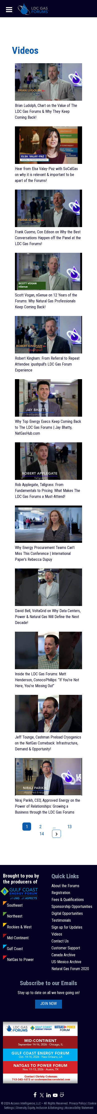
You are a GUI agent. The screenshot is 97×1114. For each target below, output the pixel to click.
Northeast (14, 916)
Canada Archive (63, 955)
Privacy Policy (77, 1103)
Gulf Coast (15, 948)
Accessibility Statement (79, 1108)
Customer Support (65, 948)
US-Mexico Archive (66, 961)
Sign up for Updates (66, 927)
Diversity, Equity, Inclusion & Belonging (39, 1108)
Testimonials (61, 920)
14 (41, 834)
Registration (60, 892)
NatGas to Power (20, 959)
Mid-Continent (18, 938)
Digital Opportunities (67, 913)
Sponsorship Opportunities (71, 906)
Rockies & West (19, 927)
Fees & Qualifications (67, 899)
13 (69, 826)
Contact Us (60, 941)
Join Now (48, 1003)
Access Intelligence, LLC (26, 1103)
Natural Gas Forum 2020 (70, 968)
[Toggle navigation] (9, 9)
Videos (56, 934)
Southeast (15, 905)
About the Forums (65, 885)
